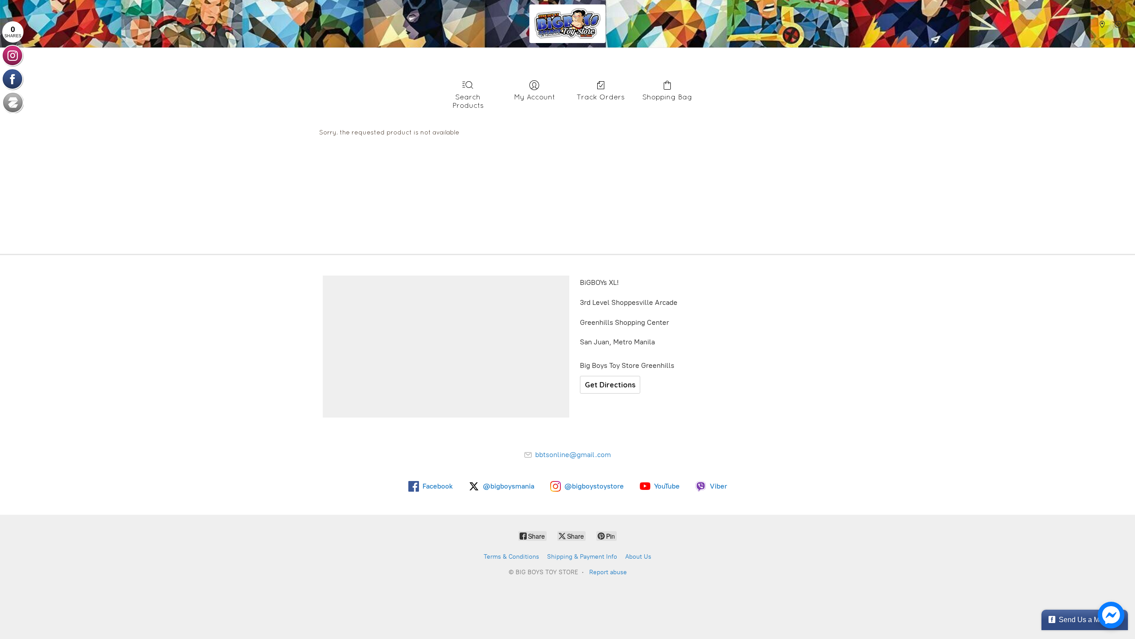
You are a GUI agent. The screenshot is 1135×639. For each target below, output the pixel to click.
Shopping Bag (667, 97)
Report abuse (608, 572)
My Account (534, 97)
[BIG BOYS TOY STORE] (567, 23)
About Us (638, 556)
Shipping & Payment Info (582, 556)
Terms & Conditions (511, 556)
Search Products (468, 101)
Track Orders (601, 97)
